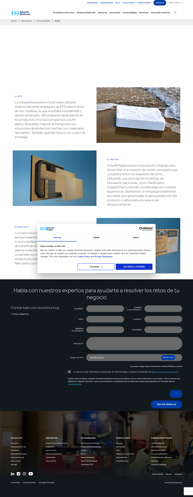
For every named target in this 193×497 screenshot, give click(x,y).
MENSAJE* (79, 343)
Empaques (14, 443)
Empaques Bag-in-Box (18, 447)
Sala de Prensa (129, 3)
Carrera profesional (157, 443)
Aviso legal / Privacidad (46, 482)
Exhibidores (15, 450)
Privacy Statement (103, 257)
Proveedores (92, 3)
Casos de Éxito (51, 461)
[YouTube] (31, 473)
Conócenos (178, 474)
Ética (118, 450)
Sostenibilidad (130, 12)
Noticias (169, 474)
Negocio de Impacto (88, 457)
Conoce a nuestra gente (159, 454)
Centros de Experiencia (54, 454)
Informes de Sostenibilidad (90, 443)
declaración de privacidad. (166, 372)
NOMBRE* (79, 309)
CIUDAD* (137, 319)
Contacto (160, 3)
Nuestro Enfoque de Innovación (57, 443)
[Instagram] (24, 473)
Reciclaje (14, 464)
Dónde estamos (144, 3)
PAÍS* (81, 319)
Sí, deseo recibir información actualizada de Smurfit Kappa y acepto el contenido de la (126, 372)
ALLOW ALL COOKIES (134, 267)
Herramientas (50, 457)
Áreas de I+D (50, 447)
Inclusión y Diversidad (158, 464)
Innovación (114, 12)
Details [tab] (96, 237)
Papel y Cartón (16, 461)
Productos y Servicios (63, 12)
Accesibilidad (15, 482)
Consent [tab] (57, 237)
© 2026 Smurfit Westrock (173, 483)
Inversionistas (107, 3)
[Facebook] (18, 474)
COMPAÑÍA (137, 330)
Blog (118, 3)
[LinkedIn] (12, 473)
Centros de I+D (51, 450)
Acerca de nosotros (160, 12)
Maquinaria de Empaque (19, 454)
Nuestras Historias (86, 12)
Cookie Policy (83, 257)
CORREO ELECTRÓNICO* (134, 308)
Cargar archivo (77, 357)
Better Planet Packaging (89, 461)
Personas (143, 12)
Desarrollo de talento (158, 450)
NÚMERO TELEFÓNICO (77, 329)
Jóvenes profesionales (159, 447)
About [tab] (136, 237)
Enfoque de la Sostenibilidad (91, 447)
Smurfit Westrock (122, 461)
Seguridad (154, 461)
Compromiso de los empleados (161, 457)
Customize (95, 267)
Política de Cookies (29, 482)
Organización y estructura (125, 454)
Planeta (83, 450)
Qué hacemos (121, 447)
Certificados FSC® (87, 464)
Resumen (119, 443)
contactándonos (74, 384)
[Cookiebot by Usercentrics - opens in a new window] (141, 229)
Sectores (102, 12)
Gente (83, 454)
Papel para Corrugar (17, 457)
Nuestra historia (121, 457)
